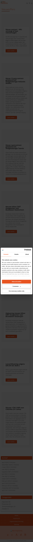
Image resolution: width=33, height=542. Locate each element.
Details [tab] (16, 254)
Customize (16, 286)
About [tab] (27, 254)
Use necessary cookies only (16, 291)
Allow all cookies (16, 281)
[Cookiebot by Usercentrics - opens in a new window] (24, 250)
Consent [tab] (6, 254)
